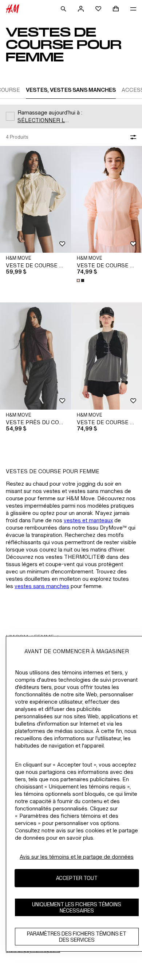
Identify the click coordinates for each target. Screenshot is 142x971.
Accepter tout (77, 878)
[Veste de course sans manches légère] (106, 356)
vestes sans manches (42, 586)
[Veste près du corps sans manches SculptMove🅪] (35, 356)
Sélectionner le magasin (44, 120)
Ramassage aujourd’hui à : (49, 112)
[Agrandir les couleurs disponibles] (81, 280)
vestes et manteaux (88, 520)
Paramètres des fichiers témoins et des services (76, 936)
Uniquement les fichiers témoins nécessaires (76, 907)
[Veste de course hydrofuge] (35, 199)
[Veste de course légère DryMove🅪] (106, 199)
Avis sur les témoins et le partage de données (77, 857)
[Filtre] (131, 137)
